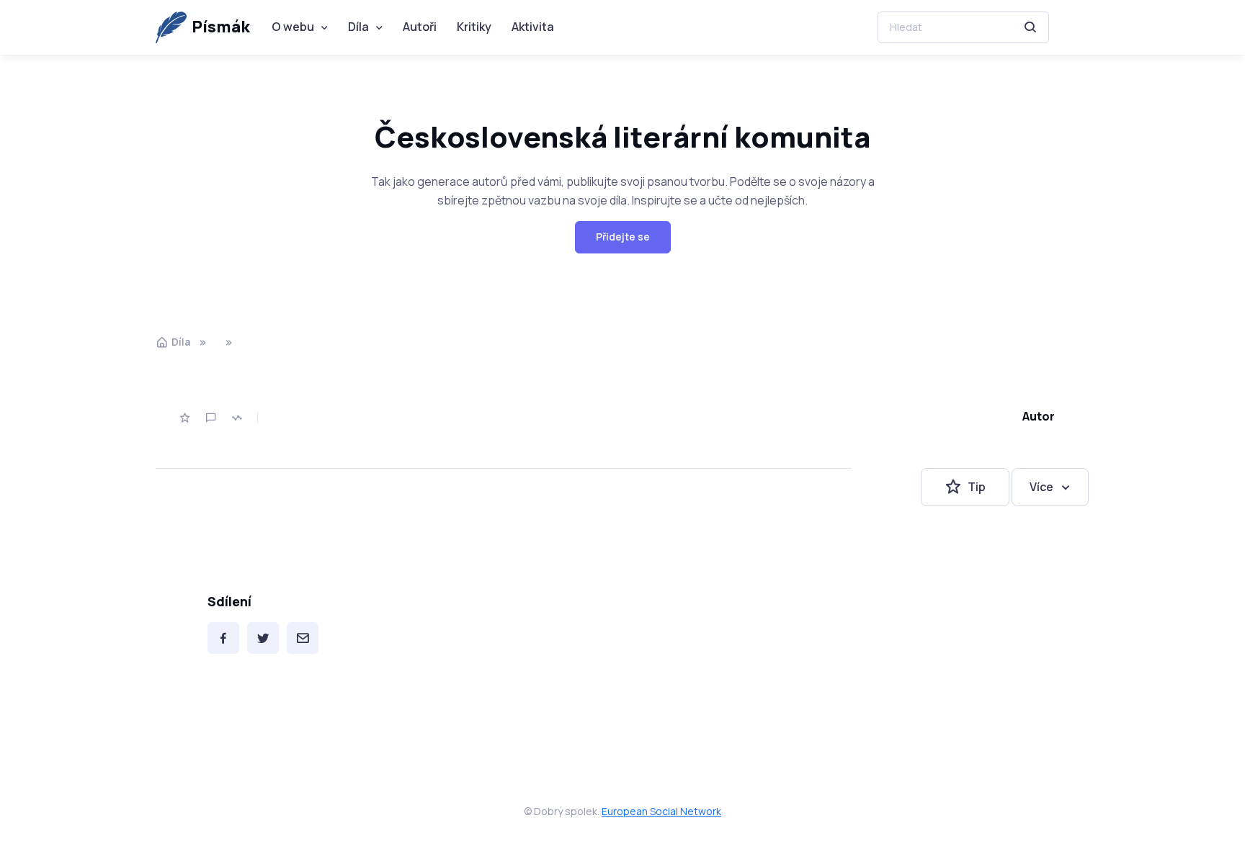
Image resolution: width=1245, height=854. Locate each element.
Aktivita (533, 27)
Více (1041, 487)
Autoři (420, 27)
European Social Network (661, 811)
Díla (358, 27)
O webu (293, 27)
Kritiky (474, 27)
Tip (977, 487)
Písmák (221, 26)
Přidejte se (623, 236)
